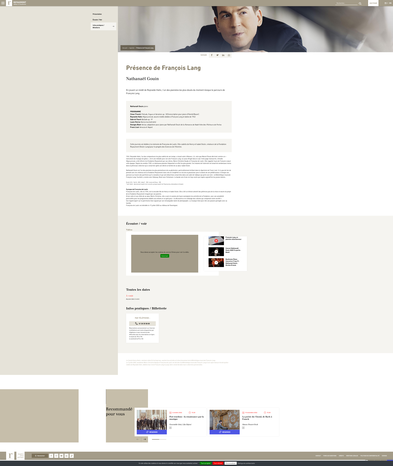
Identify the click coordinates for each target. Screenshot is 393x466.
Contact (318, 455)
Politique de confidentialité (369, 455)
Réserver (153, 432)
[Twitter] (217, 55)
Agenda (131, 48)
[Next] (145, 439)
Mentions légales (352, 455)
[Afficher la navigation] (3, 3)
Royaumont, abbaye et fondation (16, 3)
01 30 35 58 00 (144, 324)
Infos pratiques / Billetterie (98, 26)
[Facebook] (212, 55)
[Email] (229, 55)
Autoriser (164, 256)
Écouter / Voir (97, 20)
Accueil (125, 48)
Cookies (384, 455)
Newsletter (41, 456)
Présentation (97, 14)
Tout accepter (206, 463)
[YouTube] (61, 456)
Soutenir (373, 3)
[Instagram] (56, 456)
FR (386, 3)
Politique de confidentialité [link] (246, 463)
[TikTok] (72, 456)
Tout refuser (218, 463)
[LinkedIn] (223, 55)
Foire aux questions (329, 455)
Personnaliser (231, 463)
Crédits (341, 455)
